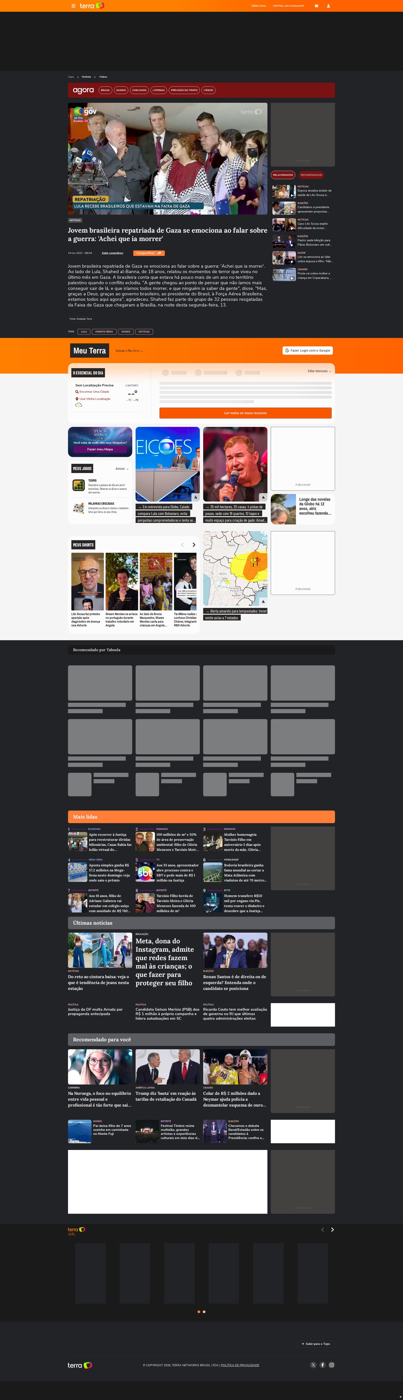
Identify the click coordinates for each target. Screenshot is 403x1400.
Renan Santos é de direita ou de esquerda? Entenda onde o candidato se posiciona (234, 982)
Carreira (74, 1087)
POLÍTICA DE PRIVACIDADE (240, 1365)
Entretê (93, 890)
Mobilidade (231, 859)
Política (73, 1004)
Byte (227, 890)
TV (158, 859)
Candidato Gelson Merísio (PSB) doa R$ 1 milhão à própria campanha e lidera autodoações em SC (167, 1014)
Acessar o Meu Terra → (129, 350)
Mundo (126, 331)
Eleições (303, 203)
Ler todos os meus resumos (245, 413)
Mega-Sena (95, 859)
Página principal (92, 6)
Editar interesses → (320, 371)
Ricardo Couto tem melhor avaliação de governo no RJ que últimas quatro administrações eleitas (235, 1014)
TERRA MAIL (258, 6)
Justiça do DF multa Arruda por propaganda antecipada (95, 1011)
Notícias (86, 76)
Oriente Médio (104, 331)
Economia (94, 829)
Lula (84, 331)
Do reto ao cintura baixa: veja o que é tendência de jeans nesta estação (98, 982)
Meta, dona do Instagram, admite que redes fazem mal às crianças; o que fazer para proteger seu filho (165, 962)
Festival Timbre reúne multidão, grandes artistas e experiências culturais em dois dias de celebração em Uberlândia (180, 1132)
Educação (142, 934)
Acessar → (122, 468)
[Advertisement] (303, 1015)
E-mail (316, 6)
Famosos (162, 829)
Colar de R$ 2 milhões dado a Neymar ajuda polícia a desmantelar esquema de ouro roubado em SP (233, 1099)
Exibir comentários (112, 253)
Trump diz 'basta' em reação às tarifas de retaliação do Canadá (166, 1096)
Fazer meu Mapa (100, 449)
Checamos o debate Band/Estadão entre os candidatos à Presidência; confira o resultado (246, 1132)
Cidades (302, 269)
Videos (103, 76)
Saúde (301, 252)
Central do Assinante (288, 6)
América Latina (145, 1087)
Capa (71, 76)
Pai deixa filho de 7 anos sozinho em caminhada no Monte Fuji (112, 1130)
